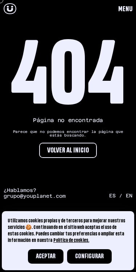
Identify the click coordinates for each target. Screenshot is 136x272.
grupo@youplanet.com (35, 195)
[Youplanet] (10, 9)
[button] (125, 9)
